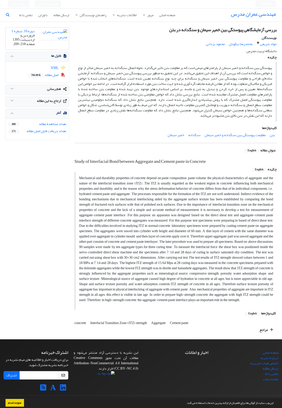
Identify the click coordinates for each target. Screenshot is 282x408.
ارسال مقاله (61, 15)
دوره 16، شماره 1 (23, 31)
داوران (43, 15)
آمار (58, 112)
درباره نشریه (269, 358)
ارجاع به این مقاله (49, 100)
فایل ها (56, 55)
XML (55, 68)
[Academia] (53, 389)
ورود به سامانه (46, 4)
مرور (150, 15)
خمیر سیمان (176, 135)
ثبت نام (16, 4)
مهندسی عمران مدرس (253, 14)
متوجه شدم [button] (14, 402)
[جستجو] (9, 15)
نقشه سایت (270, 379)
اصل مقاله (45, 75)
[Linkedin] (63, 389)
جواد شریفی (268, 44)
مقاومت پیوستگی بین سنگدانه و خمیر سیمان (235, 135)
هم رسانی (54, 88)
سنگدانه (194, 135)
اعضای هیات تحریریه (264, 363)
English (264, 4)
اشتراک (11, 375)
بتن (272, 135)
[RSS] (43, 389)
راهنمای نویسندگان (92, 15)
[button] (185, 403)
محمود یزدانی (215, 44)
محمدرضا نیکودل (240, 44)
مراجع (264, 329)
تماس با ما (26, 15)
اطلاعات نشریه (126, 15)
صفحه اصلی (167, 15)
